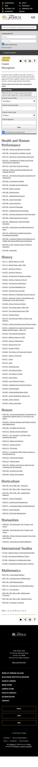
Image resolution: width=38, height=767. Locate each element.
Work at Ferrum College (13, 673)
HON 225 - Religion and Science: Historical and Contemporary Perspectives (18, 466)
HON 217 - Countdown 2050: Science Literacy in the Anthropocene (18, 453)
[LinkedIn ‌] (24, 643)
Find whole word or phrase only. (15, 132)
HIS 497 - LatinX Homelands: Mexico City (16, 396)
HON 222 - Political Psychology (12, 458)
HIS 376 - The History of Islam (12, 374)
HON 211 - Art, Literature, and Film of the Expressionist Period (16, 436)
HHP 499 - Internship (9, 250)
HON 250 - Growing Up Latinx (12, 471)
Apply (24, 3)
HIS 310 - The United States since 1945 (15, 311)
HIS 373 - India (7, 363)
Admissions (9, 3)
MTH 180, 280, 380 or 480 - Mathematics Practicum (16, 594)
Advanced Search (6, 47)
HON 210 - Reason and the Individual (15, 432)
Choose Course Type (9, 112)
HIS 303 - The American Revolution (14, 283)
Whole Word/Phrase (11, 44)
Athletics (26, 6)
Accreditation (8, 697)
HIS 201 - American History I (11, 269)
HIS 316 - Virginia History (10, 315)
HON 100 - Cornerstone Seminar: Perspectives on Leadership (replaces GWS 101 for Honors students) (19, 416)
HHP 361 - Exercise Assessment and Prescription (19, 214)
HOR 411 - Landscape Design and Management (18, 506)
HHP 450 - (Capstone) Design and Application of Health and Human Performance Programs (18, 240)
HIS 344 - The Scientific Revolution (14, 334)
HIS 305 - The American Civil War (13, 291)
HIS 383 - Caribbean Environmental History (17, 385)
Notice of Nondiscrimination (19, 737)
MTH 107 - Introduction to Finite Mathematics (18, 586)
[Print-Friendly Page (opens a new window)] (30, 61)
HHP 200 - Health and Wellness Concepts (16, 149)
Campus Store (8, 689)
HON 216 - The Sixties (9, 448)
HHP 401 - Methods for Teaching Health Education (16, 223)
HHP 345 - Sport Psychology (11, 200)
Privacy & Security (24, 740)
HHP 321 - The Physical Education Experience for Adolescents (19, 177)
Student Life (10, 8)
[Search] (34, 41)
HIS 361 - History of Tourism (12, 356)
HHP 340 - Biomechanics (10, 192)
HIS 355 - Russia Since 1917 (11, 345)
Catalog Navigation (9, 53)
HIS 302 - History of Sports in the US (14, 280)
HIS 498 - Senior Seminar (10, 400)
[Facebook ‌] (9, 643)
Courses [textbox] (4, 37)
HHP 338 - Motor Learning (11, 189)
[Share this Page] (25, 61)
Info (19, 716)
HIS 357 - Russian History (10, 348)
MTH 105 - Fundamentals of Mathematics (16, 578)
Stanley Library (9, 681)
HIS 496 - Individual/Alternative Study (15, 392)
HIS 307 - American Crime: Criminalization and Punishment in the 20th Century (18, 299)
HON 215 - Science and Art (11, 445)
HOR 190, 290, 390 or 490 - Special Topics (16, 489)
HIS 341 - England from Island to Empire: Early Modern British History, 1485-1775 (18, 329)
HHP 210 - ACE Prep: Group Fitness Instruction (18, 157)
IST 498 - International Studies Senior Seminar (18, 564)
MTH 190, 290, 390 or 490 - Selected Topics (17, 599)
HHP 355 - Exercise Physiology (12, 207)
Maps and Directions (19, 662)
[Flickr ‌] (21, 643)
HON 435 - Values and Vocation (13, 474)
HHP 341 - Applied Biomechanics (13, 196)
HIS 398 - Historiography (10, 389)
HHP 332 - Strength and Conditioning (15, 185)
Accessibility (7, 737)
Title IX (5, 740)
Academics (9, 11)
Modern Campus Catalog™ (23, 746)
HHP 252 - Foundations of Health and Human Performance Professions (17, 161)
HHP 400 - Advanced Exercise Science (15, 218)
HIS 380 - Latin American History (13, 381)
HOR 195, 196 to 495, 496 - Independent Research (16, 494)
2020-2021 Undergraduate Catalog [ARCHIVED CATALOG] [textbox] (18, 27)
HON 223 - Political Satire (11, 461)
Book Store (7, 685)
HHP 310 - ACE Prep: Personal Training (15, 166)
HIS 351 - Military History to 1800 (13, 337)
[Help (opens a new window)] (34, 61)
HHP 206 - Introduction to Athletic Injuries (16, 153)
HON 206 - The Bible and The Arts (13, 428)
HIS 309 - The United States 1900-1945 (15, 308)
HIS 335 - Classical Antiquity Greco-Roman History (19, 324)
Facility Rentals (9, 693)
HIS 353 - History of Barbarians (12, 341)
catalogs (12, 744)
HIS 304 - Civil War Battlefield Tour (14, 287)
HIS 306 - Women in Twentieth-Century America (18, 294)
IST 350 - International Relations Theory (15, 556)
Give (6, 6)
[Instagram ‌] (13, 643)
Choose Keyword (8, 119)
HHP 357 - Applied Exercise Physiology (15, 211)
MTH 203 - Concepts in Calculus (13, 603)
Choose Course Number (10, 105)
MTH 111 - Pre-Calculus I (10, 589)
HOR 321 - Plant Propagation (12, 499)
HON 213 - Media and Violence (12, 441)
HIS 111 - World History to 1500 (13, 261)
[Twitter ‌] (17, 643)
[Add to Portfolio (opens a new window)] (20, 61)
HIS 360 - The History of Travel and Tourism (17, 352)
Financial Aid (27, 8)
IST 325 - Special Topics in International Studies (18, 553)
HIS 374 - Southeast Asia (10, 367)
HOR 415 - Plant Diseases (11, 510)
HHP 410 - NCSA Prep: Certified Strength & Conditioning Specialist (16, 234)
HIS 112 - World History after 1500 (14, 265)
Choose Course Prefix (9, 98)
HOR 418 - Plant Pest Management (14, 513)
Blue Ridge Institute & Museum (15, 677)
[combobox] (19, 27)
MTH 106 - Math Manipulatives (12, 582)
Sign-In (22, 11)
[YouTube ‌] (28, 643)
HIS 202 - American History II (12, 272)
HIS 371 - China (7, 359)
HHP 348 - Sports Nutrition (11, 203)
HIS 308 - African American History (14, 304)
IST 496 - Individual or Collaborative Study (16, 560)
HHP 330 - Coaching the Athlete (13, 181)
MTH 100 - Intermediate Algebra (13, 575)
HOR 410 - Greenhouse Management (15, 502)
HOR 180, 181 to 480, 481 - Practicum (15, 486)
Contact (5, 700)
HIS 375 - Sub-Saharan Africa (12, 370)
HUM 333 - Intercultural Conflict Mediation (16, 542)
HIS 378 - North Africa (9, 378)
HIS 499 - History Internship (11, 403)
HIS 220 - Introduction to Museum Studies (16, 276)
